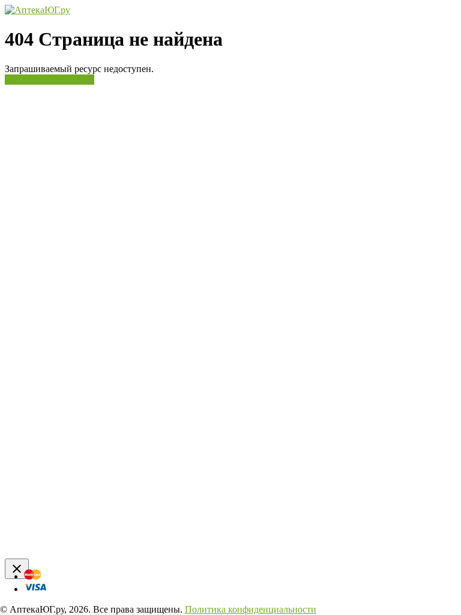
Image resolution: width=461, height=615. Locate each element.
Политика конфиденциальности (250, 609)
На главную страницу (49, 79)
